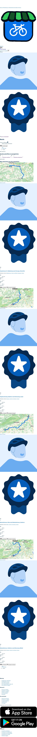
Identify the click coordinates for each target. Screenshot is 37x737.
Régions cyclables (5, 691)
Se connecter (3, 49)
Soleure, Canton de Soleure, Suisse (13, 398)
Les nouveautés (5, 693)
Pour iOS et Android (5, 682)
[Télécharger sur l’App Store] (18, 711)
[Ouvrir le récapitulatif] (4, 136)
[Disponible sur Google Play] (18, 722)
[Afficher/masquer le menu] (8, 50)
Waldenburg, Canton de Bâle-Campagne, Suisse (15, 273)
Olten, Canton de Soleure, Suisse (12, 524)
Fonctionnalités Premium (16, 7)
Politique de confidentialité (7, 732)
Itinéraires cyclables (5, 690)
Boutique (3, 694)
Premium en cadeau (5, 699)
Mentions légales (5, 735)
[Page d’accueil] (18, 3)
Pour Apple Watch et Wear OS (7, 684)
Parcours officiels (5, 689)
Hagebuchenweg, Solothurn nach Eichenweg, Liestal (11, 396)
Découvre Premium (5, 698)
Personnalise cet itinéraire (11, 287)
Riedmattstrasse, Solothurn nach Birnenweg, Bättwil (11, 648)
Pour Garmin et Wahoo (6, 685)
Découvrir (2, 7)
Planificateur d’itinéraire (8, 7)
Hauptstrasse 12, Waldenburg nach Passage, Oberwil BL (12, 271)
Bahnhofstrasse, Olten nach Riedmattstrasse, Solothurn (12, 522)
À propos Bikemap (5, 700)
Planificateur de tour (5, 681)
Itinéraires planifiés (6, 157)
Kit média (3, 703)
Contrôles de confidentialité (7, 733)
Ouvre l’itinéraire (4, 287)
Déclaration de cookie (6, 734)
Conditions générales (6, 730)
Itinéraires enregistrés (18, 157)
